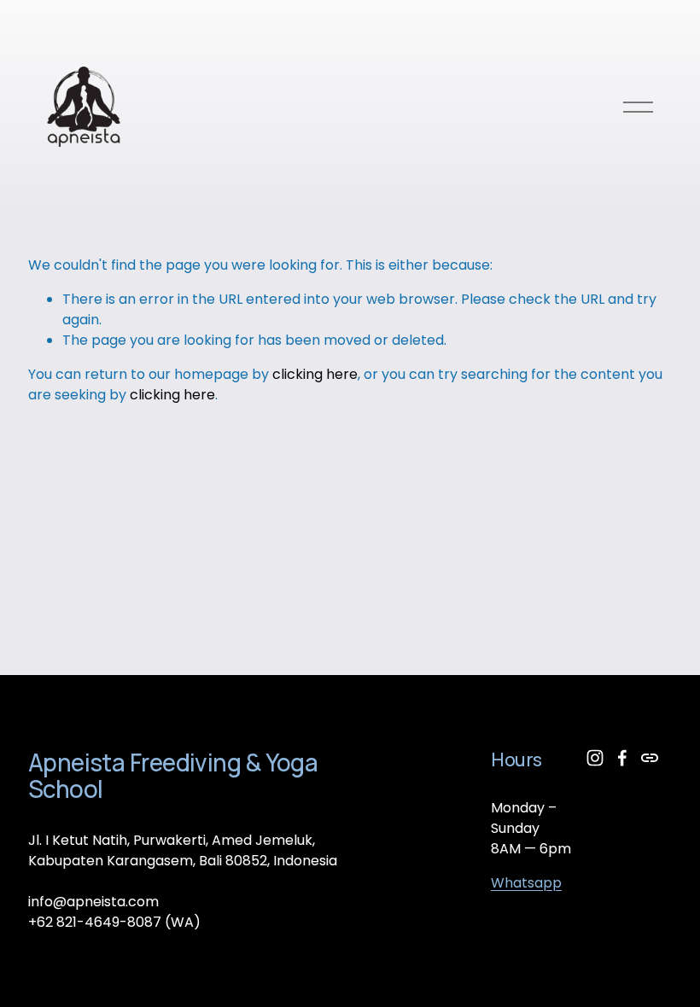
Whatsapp (526, 883)
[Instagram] (595, 757)
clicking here (315, 374)
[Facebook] (622, 757)
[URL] (649, 757)
